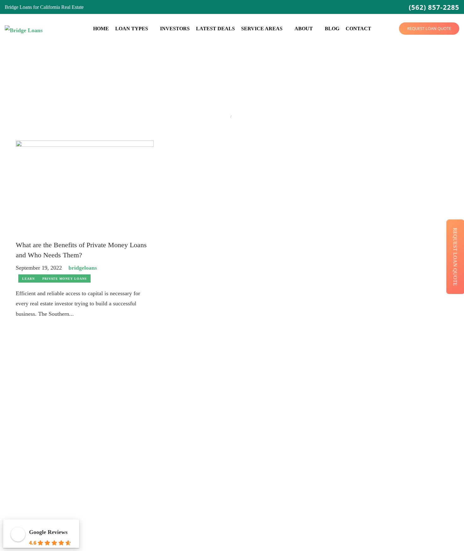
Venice (402, 463)
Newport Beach (351, 438)
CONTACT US (364, 536)
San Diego (345, 487)
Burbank (284, 402)
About (303, 28)
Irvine (281, 475)
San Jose (344, 475)
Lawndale (345, 402)
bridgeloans (82, 268)
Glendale (284, 451)
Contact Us (176, 475)
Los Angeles (347, 414)
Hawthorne (286, 463)
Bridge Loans (178, 389)
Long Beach (347, 426)
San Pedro (406, 414)
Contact (358, 28)
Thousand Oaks (411, 438)
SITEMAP (395, 536)
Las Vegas (345, 389)
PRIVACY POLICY (324, 536)
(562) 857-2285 (434, 7)
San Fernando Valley (416, 402)
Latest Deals (215, 28)
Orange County (350, 451)
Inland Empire (289, 487)
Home (101, 28)
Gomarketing (86, 543)
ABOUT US (287, 536)
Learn (28, 278)
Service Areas (262, 28)
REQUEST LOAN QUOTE (429, 28)
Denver (282, 426)
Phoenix (343, 463)
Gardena (283, 438)
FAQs (171, 463)
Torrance (404, 451)
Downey (284, 414)
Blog (332, 28)
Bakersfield (286, 389)
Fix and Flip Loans (184, 414)
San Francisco (410, 389)
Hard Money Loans (184, 402)
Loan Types (131, 28)
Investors (175, 28)
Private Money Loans (64, 278)
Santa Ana (406, 426)
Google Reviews (48, 532)
